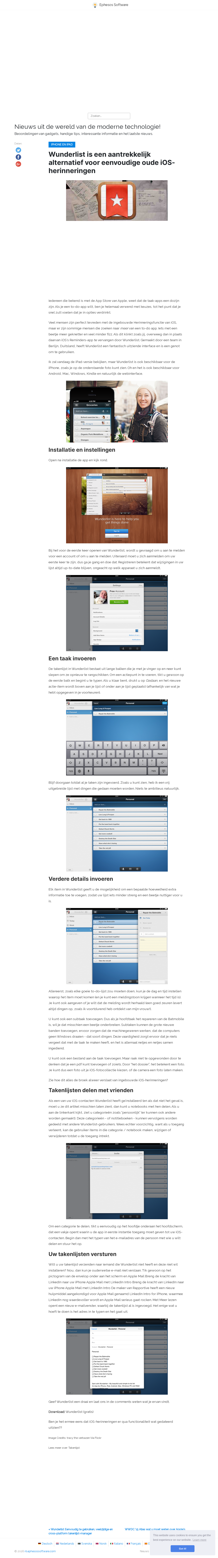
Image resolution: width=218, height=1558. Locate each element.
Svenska (86, 1543)
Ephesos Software (113, 5)
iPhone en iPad (62, 144)
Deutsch (47, 1543)
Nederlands (67, 1543)
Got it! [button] (182, 1548)
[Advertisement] (109, 39)
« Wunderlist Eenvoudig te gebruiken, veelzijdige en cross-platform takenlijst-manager (81, 1531)
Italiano (118, 1543)
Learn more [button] (199, 1539)
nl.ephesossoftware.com (40, 1551)
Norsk (103, 1543)
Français (135, 1543)
